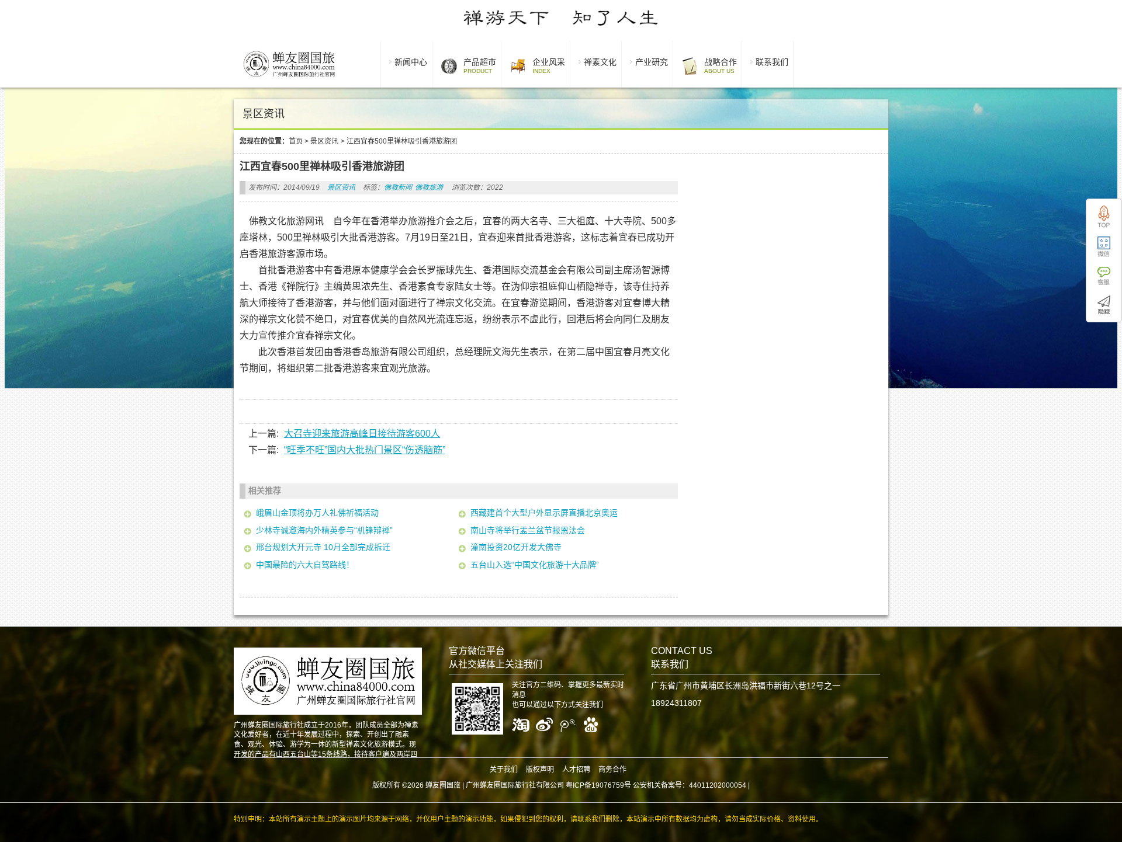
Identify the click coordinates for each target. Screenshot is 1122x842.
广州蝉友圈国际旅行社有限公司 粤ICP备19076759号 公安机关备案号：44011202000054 (606, 785)
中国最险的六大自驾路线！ (305, 564)
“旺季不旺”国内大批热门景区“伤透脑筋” (364, 450)
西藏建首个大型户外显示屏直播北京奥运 (544, 512)
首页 (296, 141)
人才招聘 (576, 770)
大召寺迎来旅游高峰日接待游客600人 (362, 434)
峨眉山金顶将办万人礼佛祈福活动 (317, 512)
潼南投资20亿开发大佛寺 (516, 547)
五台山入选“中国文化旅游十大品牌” (534, 564)
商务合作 (612, 770)
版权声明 (540, 770)
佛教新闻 (398, 187)
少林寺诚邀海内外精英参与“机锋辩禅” (324, 530)
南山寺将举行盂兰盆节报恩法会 (527, 530)
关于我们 (504, 770)
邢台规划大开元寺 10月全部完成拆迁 (323, 547)
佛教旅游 (429, 187)
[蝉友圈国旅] (289, 78)
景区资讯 (324, 141)
